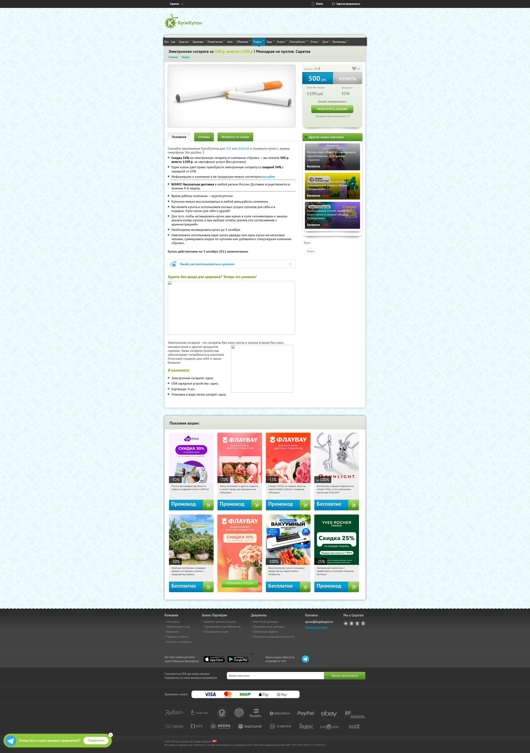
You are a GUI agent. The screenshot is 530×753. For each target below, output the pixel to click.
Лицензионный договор (268, 626)
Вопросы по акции (235, 137)
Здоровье (198, 41)
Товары (258, 41)
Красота (184, 41)
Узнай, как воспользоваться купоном (207, 264)
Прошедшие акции (216, 631)
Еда (174, 41)
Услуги (282, 41)
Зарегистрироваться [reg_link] (348, 4)
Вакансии (173, 631)
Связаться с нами (316, 627)
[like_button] (354, 69)
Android (244, 148)
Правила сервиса (178, 636)
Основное (179, 137)
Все (166, 42)
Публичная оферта (265, 631)
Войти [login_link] (319, 4)
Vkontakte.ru (351, 623)
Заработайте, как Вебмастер (222, 626)
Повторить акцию (332, 109)
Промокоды (340, 41)
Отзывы (204, 137)
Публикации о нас (178, 626)
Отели (315, 41)
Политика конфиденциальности (274, 636)
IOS (229, 148)
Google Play (238, 659)
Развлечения (216, 41)
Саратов (174, 4)
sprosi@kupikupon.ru (319, 622)
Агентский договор (265, 621)
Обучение (244, 41)
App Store (214, 659)
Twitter (357, 623)
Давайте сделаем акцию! (220, 621)
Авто (230, 41)
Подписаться (96, 740)
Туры (270, 41)
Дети (326, 41)
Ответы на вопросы (179, 642)
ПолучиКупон (299, 41)
